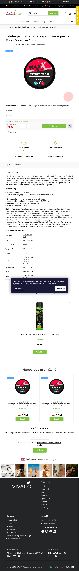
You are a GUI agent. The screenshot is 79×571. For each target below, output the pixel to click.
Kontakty (71, 6)
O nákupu (24, 6)
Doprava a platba (11, 520)
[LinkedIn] (54, 531)
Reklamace (9, 526)
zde (54, 283)
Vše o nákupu (10, 529)
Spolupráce (62, 6)
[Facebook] (42, 531)
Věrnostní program (12, 532)
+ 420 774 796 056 (50, 527)
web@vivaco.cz (49, 524)
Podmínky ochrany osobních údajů (18, 536)
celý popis (8, 110)
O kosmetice (15, 6)
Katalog (47, 6)
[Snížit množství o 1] (21, 126)
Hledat (53, 13)
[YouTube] (50, 531)
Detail (22, 419)
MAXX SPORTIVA (28, 271)
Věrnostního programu (22, 121)
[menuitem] (8, 21)
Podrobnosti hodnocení (36, 44)
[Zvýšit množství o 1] (28, 126)
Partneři (44, 505)
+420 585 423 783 (50, 520)
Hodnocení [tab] (19, 165)
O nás (7, 6)
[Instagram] (46, 531)
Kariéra (54, 6)
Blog (41, 6)
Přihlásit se (40, 450)
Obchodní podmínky (12, 539)
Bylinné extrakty (28, 267)
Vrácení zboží (34, 6)
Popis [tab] (7, 165)
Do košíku (55, 126)
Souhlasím (60, 288)
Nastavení (18, 288)
